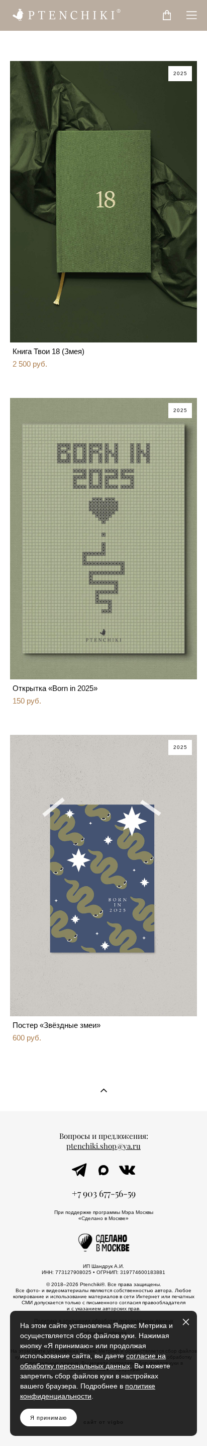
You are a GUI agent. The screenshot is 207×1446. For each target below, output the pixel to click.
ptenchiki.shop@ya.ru (103, 1146)
